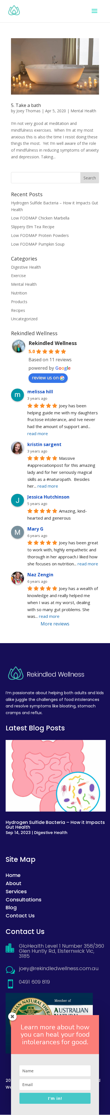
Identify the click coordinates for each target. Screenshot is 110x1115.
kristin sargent (44, 444)
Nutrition (19, 293)
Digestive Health (26, 267)
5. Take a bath (26, 105)
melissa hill (40, 392)
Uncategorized (24, 318)
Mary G (35, 529)
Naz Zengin (40, 575)
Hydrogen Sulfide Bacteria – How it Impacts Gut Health (55, 824)
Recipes (18, 310)
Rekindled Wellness (52, 343)
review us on (45, 377)
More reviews (55, 624)
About (13, 883)
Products (19, 301)
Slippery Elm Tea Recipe (32, 226)
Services (16, 891)
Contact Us (20, 915)
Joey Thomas (28, 110)
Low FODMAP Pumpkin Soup (38, 244)
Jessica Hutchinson (48, 497)
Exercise (18, 275)
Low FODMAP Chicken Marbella (40, 218)
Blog (11, 907)
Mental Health (83, 110)
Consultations (23, 899)
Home (13, 875)
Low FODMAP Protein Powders (40, 235)
